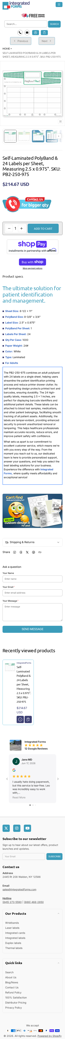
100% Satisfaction (16, 997)
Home (6, 48)
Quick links (13, 963)
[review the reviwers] (14, 770)
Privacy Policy (13, 1007)
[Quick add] (28, 719)
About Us (10, 977)
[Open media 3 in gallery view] (38, 136)
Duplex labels (13, 942)
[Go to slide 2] (32, 805)
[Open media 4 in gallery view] (52, 136)
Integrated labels (15, 937)
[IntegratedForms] (32, 5)
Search (54, 24)
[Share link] (40, 552)
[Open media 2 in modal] (32, 93)
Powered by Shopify (50, 1035)
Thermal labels (13, 947)
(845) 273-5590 (12, 902)
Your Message (10, 600)
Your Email (8, 587)
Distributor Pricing (15, 1002)
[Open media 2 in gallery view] (24, 136)
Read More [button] (18, 797)
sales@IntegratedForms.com (19, 889)
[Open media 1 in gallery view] (10, 136)
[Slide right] (58, 136)
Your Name (8, 573)
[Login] (35, 32)
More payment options (32, 268)
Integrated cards (15, 932)
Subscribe (54, 856)
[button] (44, 32)
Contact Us (11, 987)
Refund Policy (13, 992)
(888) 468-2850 (34, 902)
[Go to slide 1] (30, 805)
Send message (32, 629)
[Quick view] (20, 719)
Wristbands (12, 922)
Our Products (15, 913)
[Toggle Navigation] (59, 4)
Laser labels (12, 927)
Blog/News (11, 982)
